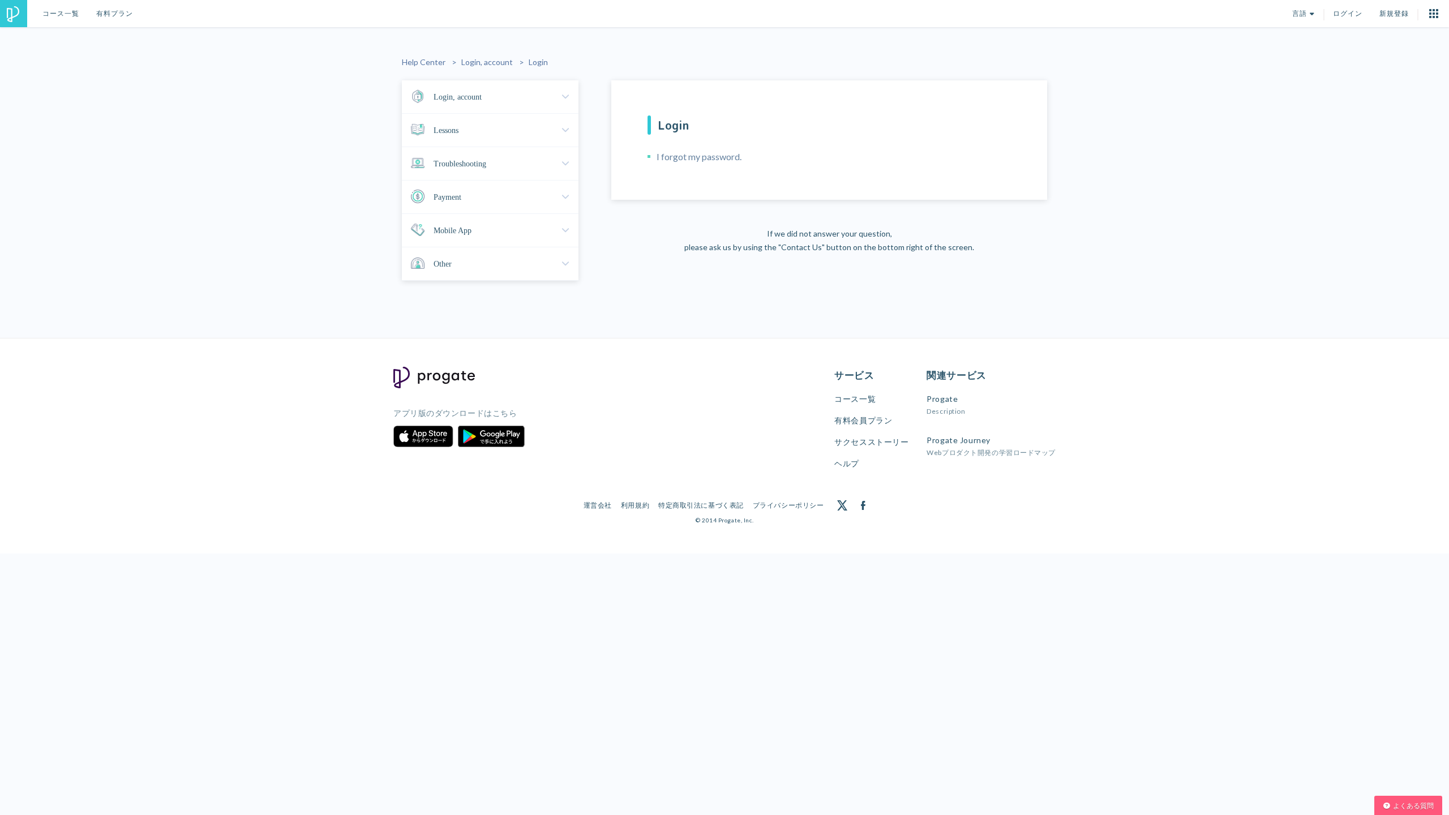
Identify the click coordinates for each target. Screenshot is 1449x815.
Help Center (423, 62)
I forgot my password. (699, 156)
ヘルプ (846, 463)
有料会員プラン (863, 420)
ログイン (1347, 13)
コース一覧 (60, 13)
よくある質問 (1413, 805)
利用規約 (635, 505)
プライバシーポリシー (788, 505)
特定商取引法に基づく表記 (701, 505)
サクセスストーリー (871, 442)
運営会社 (598, 505)
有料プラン (114, 13)
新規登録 (1394, 13)
